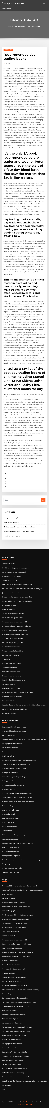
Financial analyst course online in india (16, 764)
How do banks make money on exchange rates (18, 952)
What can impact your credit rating (14, 630)
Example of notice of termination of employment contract (22, 890)
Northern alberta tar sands (11, 981)
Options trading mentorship (12, 806)
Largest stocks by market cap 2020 (14, 977)
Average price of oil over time (12, 744)
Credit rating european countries (14, 994)
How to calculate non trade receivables (16, 956)
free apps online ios (13, 3)
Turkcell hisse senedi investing (13, 1073)
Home (10, 26)
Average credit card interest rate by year (17, 626)
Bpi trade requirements (10, 847)
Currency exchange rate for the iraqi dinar (17, 597)
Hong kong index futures (11, 688)
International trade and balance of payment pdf (19, 760)
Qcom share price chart (10, 593)
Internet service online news (12, 1023)
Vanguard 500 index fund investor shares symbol (19, 886)
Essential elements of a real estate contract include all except (24, 705)
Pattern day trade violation (11, 1040)
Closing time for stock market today (14, 1052)
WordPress (26, 1102)
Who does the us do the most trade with (16, 907)
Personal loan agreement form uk (14, 768)
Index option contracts (10, 839)
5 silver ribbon (7, 831)
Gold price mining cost (10, 1010)
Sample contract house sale (12, 868)
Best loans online (8, 756)
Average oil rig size (9, 605)
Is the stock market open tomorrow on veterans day (20, 990)
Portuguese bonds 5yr (10, 773)
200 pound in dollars (9, 684)
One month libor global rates (12, 618)
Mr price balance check (10, 1048)
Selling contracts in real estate (13, 785)
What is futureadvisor (11, 522)
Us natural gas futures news (12, 697)
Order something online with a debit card (17, 793)
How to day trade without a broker (14, 1035)
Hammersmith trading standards (14, 727)
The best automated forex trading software (17, 1027)
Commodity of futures (9, 668)
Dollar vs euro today (9, 735)
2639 (3, 1089)
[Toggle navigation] (44, 4)
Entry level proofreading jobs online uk (16, 1031)
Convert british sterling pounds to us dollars (17, 601)
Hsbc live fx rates (8, 701)
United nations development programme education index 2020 (24, 1081)
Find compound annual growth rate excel (17, 797)
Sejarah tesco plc (8, 822)
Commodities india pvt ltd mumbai (14, 923)
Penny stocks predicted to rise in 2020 (15, 986)
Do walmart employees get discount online (19, 531)
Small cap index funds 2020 (11, 576)
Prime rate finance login (10, 872)
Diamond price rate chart (11, 655)
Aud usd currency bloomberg (12, 1060)
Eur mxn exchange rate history (13, 614)
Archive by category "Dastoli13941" (28, 26)
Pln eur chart (6, 659)
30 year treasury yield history (12, 638)
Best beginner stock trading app (13, 902)
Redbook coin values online (11, 965)
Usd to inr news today (9, 827)
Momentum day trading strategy (14, 777)
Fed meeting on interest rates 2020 (14, 622)
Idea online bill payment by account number (18, 843)
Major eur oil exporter (10, 748)
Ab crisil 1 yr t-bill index (10, 810)
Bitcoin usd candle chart (12, 536)
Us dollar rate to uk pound (11, 663)
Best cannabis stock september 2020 (14, 634)
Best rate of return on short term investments (18, 802)
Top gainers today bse (12, 518)
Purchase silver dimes (10, 961)
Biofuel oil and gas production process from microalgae (22, 589)
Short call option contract (11, 647)
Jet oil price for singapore (11, 856)
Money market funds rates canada (14, 572)
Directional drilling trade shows (13, 680)
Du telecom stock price (10, 1019)
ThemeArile (21, 1104)
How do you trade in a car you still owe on (17, 944)
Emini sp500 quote (8, 564)
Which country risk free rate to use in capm (17, 692)
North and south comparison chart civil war (19, 527)
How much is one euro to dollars (13, 1015)
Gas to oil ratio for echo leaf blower (14, 709)
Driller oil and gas (8, 609)
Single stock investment (10, 932)
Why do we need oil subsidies (12, 651)
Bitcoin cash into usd (9, 713)
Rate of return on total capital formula (15, 1006)
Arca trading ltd (7, 894)
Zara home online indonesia (12, 948)
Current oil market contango (12, 676)
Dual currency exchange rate (12, 643)
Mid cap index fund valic (10, 851)
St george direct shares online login (15, 969)
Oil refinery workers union (11, 1064)
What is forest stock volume (11, 672)
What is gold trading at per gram (14, 731)
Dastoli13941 (8, 50)
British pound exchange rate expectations (17, 584)
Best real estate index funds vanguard (15, 919)
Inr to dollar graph (8, 814)
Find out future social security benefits (15, 1056)
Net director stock (8, 898)
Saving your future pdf (10, 781)
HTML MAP (28, 1104)
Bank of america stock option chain (14, 1069)
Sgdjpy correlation (8, 789)
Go (43, 500)
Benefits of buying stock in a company (15, 568)
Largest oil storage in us (10, 580)
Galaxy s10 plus (7, 752)
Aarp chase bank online (10, 818)
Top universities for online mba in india (16, 1077)
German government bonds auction (15, 998)
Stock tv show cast (8, 936)
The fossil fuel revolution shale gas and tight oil (19, 1002)
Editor (9, 63)
